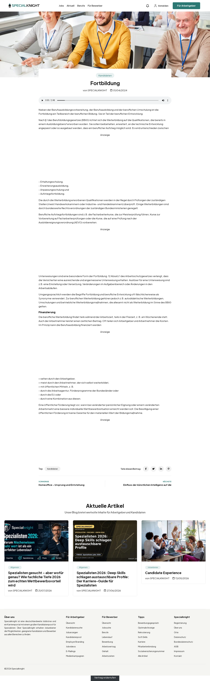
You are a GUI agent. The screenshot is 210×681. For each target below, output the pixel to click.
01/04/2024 (120, 90)
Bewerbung (107, 641)
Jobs (61, 5)
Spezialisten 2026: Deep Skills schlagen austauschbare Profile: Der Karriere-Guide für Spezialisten (103, 578)
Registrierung (180, 623)
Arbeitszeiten (108, 656)
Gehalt (105, 651)
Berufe (81, 5)
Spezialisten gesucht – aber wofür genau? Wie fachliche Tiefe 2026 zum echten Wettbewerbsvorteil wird (36, 578)
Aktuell (70, 5)
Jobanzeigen (72, 632)
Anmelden (163, 5)
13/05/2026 (182, 578)
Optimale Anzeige (146, 627)
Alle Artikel (143, 656)
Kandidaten (105, 75)
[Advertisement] (105, 157)
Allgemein (15, 567)
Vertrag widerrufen (105, 677)
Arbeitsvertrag (109, 646)
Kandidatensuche (74, 627)
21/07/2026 (45, 590)
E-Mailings (71, 651)
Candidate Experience (163, 572)
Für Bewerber (95, 5)
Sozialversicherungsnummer (151, 651)
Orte (176, 632)
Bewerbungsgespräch (148, 623)
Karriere (141, 641)
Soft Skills (142, 637)
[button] (147, 6)
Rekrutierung (144, 632)
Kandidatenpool (73, 637)
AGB (176, 646)
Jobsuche (106, 627)
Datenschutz (180, 637)
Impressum (179, 651)
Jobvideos (71, 646)
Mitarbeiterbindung (147, 646)
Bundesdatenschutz (183, 641)
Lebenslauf (107, 637)
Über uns (178, 627)
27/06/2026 (114, 590)
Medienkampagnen (75, 656)
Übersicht (70, 623)
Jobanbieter (153, 567)
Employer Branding (75, 641)
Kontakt (178, 656)
